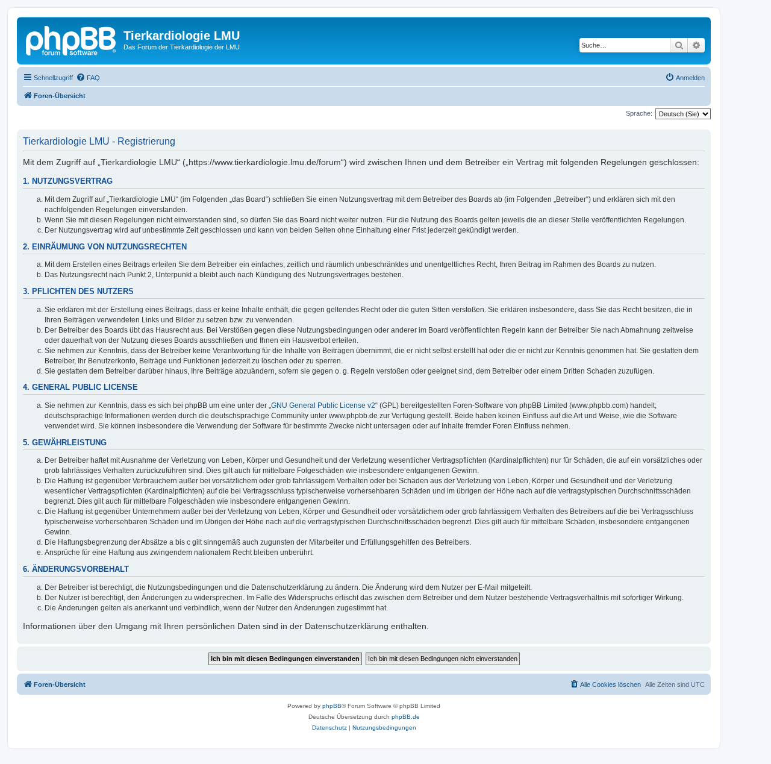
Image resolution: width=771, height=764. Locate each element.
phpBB (332, 706)
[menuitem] (88, 77)
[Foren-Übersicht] (71, 39)
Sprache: (639, 113)
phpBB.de (406, 716)
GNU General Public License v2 (323, 405)
